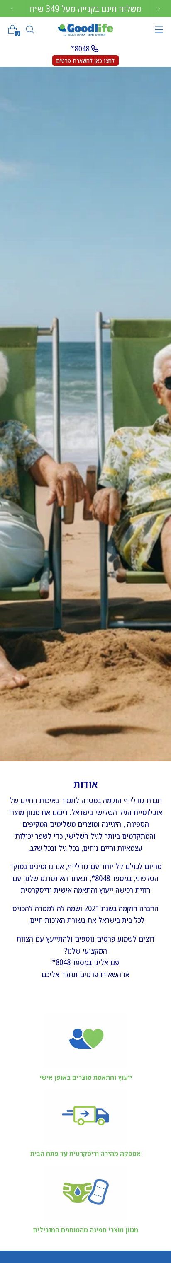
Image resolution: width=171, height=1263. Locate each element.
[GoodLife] (85, 29)
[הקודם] (158, 8)
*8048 (80, 48)
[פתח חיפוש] (29, 29)
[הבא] (12, 8)
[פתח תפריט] (158, 29)
